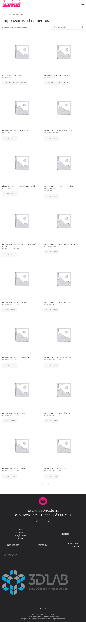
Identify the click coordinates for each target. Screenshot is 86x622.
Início (3, 14)
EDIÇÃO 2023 (20, 535)
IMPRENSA (42, 545)
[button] (83, 4)
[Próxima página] (48, 484)
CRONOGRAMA (12, 545)
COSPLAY (20, 532)
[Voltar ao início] (11, 4)
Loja (7, 14)
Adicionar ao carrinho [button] (15, 83)
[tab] (40, 608)
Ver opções (10, 138)
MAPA (20, 538)
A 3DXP (20, 529)
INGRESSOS (66, 534)
